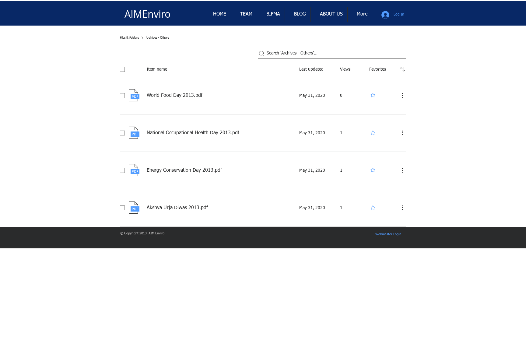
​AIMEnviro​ (147, 13)
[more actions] (402, 95)
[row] (263, 68)
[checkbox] (122, 69)
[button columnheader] (402, 69)
